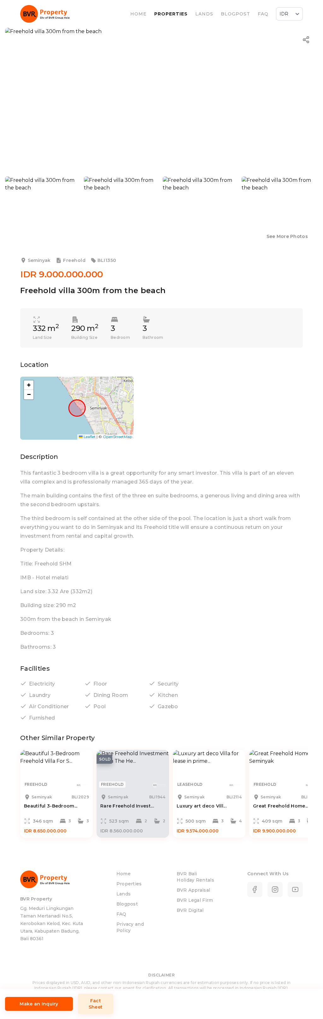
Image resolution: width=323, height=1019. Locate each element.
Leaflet (89, 436)
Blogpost (127, 904)
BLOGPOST (235, 14)
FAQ (263, 14)
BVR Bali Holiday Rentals (195, 877)
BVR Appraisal (193, 890)
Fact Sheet (96, 1004)
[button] (28, 385)
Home (123, 874)
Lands (123, 894)
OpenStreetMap (117, 436)
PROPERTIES (171, 14)
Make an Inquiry (39, 1004)
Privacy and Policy (130, 927)
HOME (138, 14)
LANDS (204, 14)
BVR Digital (190, 910)
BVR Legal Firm (195, 900)
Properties (129, 884)
